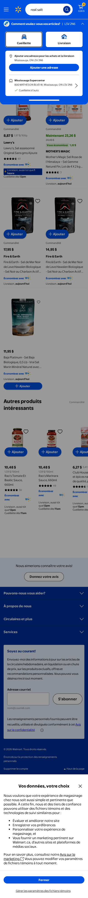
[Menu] (7, 9)
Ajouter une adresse (44, 67)
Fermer (44, 880)
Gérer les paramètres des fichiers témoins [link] (43, 891)
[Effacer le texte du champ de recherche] (60, 9)
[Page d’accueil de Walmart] (18, 9)
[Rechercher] (66, 9)
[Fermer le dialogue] (80, 786)
